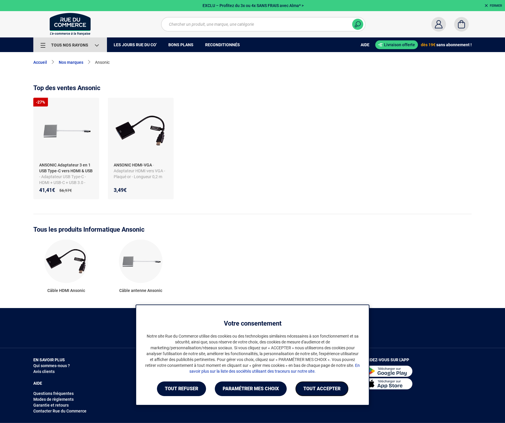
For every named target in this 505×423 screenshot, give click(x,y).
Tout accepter (321, 388)
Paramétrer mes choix (251, 388)
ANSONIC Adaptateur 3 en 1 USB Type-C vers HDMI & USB (66, 168)
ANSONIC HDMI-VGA (133, 165)
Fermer (496, 6)
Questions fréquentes (53, 393)
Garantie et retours (51, 405)
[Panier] (461, 24)
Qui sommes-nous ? (51, 365)
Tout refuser (181, 388)
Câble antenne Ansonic (140, 290)
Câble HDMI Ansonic (66, 290)
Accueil (40, 62)
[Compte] (438, 24)
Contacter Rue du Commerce (60, 411)
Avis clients (44, 371)
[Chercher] (357, 24)
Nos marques (71, 62)
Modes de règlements (53, 399)
